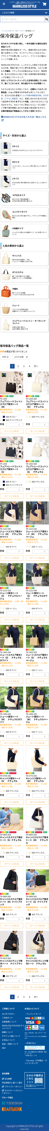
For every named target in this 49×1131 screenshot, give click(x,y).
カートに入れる (11, 431)
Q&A (4, 1048)
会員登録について (9, 1022)
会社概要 (8, 1079)
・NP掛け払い (30, 1043)
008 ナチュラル (12, 791)
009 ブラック (11, 914)
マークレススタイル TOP (10, 30)
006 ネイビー (11, 417)
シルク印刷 (25, 95)
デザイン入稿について (11, 1036)
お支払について (8, 1040)
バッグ (22, 30)
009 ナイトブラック (13, 420)
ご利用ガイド (7, 1018)
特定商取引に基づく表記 (12, 1083)
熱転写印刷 (36, 95)
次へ (36, 366)
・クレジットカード (33, 1014)
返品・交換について (10, 1044)
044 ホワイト (11, 547)
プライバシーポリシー (13, 1087)
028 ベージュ (11, 608)
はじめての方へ (8, 1014)
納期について (7, 1032)
